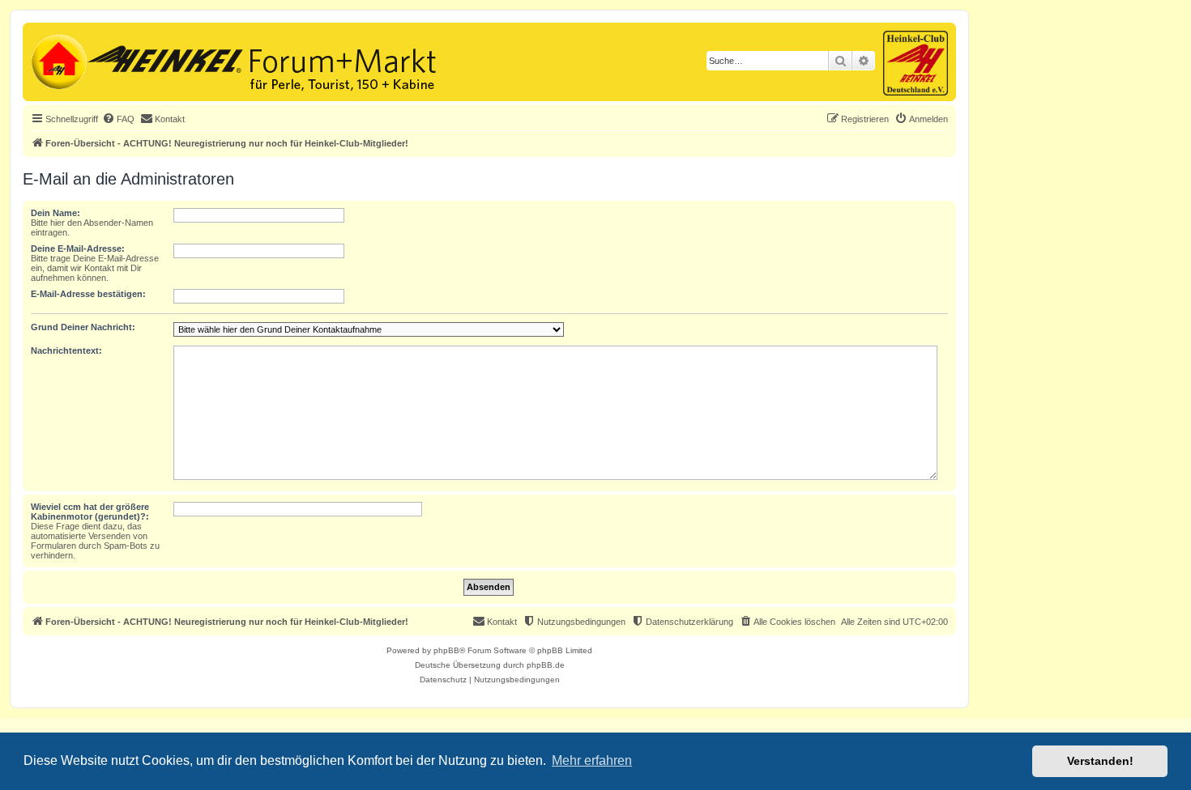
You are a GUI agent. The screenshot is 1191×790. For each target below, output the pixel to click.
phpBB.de (546, 664)
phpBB (446, 650)
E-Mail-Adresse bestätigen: (88, 294)
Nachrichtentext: (66, 350)
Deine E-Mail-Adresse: (78, 248)
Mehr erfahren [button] (592, 760)
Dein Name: (55, 213)
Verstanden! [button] (1100, 760)
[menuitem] (118, 119)
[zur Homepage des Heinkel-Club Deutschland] (57, 60)
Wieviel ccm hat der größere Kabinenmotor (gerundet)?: (90, 511)
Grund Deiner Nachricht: (83, 327)
